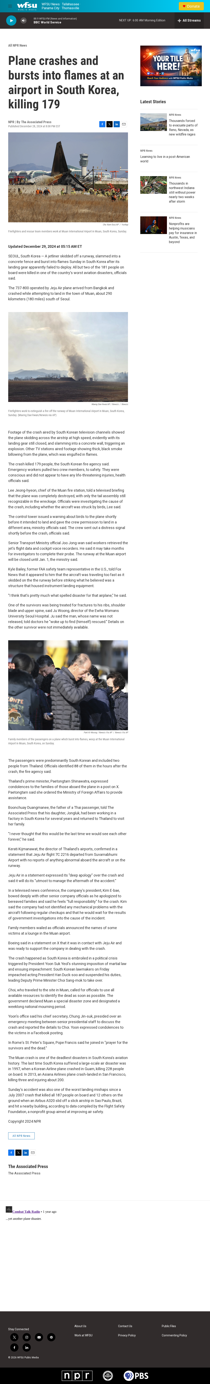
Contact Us (125, 1326)
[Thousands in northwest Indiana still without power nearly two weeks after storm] (153, 185)
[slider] (30, 20)
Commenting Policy (174, 1335)
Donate (193, 6)
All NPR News (17, 45)
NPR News (175, 114)
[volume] (23, 20)
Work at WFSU (83, 1335)
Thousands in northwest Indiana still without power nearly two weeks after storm (182, 192)
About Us (80, 1326)
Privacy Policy (127, 1335)
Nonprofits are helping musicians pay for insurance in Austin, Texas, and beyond (183, 233)
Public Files (169, 1326)
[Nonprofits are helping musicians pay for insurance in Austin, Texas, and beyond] (153, 225)
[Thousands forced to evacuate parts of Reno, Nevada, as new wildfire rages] (153, 122)
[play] (11, 20)
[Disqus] (105, 1256)
